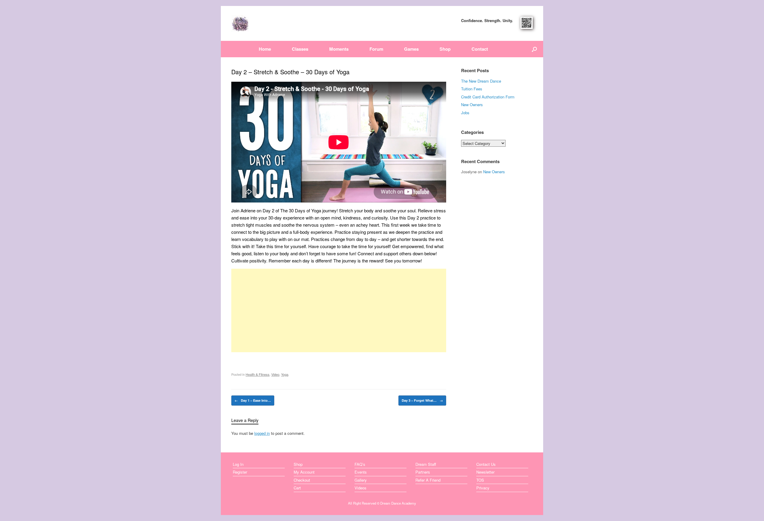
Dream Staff (425, 464)
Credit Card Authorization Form (488, 97)
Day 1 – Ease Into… (253, 400)
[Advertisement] (338, 310)
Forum (376, 49)
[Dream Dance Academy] (240, 23)
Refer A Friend (427, 480)
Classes (300, 49)
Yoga (284, 374)
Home (265, 49)
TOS (480, 480)
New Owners (472, 104)
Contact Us (486, 464)
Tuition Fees (471, 89)
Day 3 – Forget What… (422, 400)
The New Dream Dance (481, 81)
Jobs (465, 112)
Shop (445, 49)
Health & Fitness (257, 374)
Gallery (361, 480)
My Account (304, 472)
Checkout (302, 480)
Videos (360, 488)
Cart (297, 488)
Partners (422, 472)
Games (411, 49)
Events (361, 472)
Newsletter (485, 472)
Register (240, 472)
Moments (339, 49)
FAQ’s (360, 464)
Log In (238, 464)
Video (275, 374)
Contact (480, 49)
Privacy (482, 488)
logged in (262, 433)
